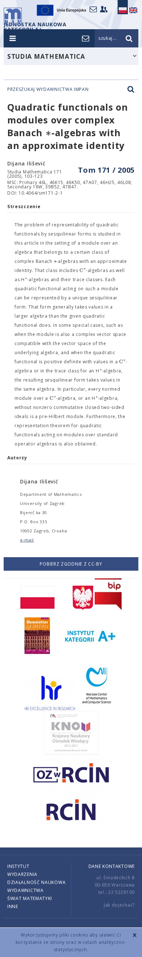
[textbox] (48, 133)
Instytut (18, 866)
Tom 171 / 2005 (106, 170)
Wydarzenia (22, 874)
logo (13, 16)
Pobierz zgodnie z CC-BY (71, 564)
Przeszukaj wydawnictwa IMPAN (48, 89)
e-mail (27, 540)
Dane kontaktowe (111, 866)
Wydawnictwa (25, 890)
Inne (12, 906)
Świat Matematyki (29, 898)
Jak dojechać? (119, 905)
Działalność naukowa (36, 882)
